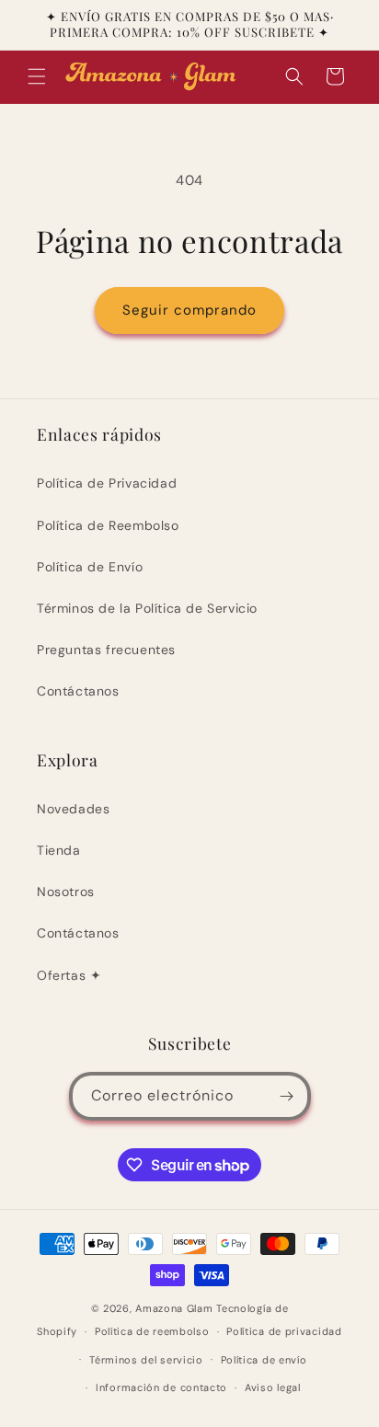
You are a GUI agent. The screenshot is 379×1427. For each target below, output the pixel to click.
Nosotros (66, 891)
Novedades (73, 808)
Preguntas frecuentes (106, 649)
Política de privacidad (283, 1331)
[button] (37, 76)
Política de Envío (90, 566)
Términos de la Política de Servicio (147, 608)
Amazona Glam (175, 1308)
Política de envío (264, 1359)
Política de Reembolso (108, 525)
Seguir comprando (189, 310)
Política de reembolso (152, 1331)
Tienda (59, 850)
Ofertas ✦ (69, 975)
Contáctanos (78, 691)
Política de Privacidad (107, 483)
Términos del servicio (146, 1359)
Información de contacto (161, 1387)
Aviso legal (273, 1387)
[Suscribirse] (287, 1096)
